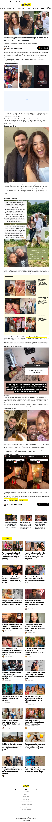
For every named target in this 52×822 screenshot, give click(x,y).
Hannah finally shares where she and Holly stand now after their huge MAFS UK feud (11, 525)
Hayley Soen (10, 48)
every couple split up (23, 54)
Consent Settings (26, 807)
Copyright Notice (26, 804)
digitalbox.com (27, 820)
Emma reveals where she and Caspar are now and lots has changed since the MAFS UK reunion (41, 525)
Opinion (29, 8)
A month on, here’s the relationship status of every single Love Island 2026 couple (42, 318)
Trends (14, 8)
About (26, 794)
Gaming (19, 8)
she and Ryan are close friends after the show (36, 336)
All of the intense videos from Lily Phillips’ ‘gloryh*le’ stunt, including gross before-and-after (42, 282)
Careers (26, 796)
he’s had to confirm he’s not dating (14, 446)
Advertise (42, 1)
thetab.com (23, 817)
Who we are (28, 1)
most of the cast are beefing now (40, 54)
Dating (11, 500)
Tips (48, 1)
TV (26, 500)
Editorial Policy (26, 802)
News (1, 8)
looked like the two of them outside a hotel (24, 451)
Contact (35, 1)
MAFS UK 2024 (25, 61)
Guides (34, 8)
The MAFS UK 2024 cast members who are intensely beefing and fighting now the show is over (26, 525)
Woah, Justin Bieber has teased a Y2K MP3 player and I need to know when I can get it (35, 770)
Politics (24, 8)
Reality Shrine (40, 8)
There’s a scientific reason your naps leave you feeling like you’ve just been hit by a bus (35, 746)
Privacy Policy (26, 809)
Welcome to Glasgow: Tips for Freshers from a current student (12, 698)
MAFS (16, 500)
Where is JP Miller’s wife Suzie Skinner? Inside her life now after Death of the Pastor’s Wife (12, 626)
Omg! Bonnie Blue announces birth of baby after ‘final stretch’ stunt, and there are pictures (12, 602)
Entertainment (8, 8)
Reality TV (22, 500)
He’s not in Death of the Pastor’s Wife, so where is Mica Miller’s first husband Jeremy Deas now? (43, 300)
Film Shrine (48, 8)
